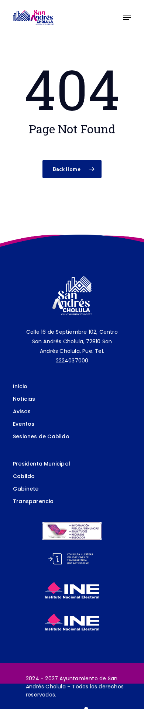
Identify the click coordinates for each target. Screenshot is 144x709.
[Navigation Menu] (127, 17)
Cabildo (24, 476)
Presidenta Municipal (41, 463)
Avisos (22, 411)
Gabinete (26, 488)
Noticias (24, 399)
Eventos (23, 424)
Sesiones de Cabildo (41, 436)
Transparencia (33, 501)
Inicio (20, 386)
